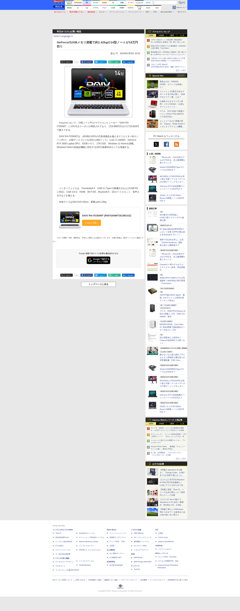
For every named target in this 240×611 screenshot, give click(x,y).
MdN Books (138, 557)
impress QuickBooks (166, 542)
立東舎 (112, 546)
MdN (133, 554)
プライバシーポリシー (129, 580)
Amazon (63, 123)
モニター (102, 12)
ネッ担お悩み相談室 (62, 554)
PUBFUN (158, 546)
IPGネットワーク (161, 553)
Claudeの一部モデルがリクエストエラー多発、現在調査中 (172, 267)
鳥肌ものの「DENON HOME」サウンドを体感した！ (171, 84)
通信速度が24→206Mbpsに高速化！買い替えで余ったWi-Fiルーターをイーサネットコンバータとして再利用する (168, 54)
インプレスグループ (157, 580)
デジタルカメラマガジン (64, 562)
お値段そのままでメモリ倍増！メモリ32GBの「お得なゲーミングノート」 (172, 104)
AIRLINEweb (139, 533)
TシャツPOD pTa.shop (167, 557)
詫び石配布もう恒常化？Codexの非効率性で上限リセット (172, 340)
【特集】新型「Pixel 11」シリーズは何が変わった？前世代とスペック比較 (172, 492)
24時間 (161, 35)
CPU (155, 12)
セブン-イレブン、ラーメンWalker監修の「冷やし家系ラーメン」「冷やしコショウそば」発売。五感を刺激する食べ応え (169, 436)
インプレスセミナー (86, 546)
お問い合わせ (80, 580)
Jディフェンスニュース (142, 537)
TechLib (137, 569)
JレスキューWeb (140, 546)
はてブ (102, 62)
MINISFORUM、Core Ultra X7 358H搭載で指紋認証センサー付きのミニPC (172, 327)
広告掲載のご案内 (95, 580)
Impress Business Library (88, 542)
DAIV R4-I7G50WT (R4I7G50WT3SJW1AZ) (106, 215)
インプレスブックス (86, 561)
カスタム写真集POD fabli (168, 561)
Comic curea (163, 537)
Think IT (58, 533)
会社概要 (143, 580)
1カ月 (182, 35)
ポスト (68, 62)
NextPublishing (85, 565)
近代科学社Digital (116, 565)
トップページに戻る (98, 284)
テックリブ (135, 566)
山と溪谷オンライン (117, 553)
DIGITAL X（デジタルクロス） (90, 550)
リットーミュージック (118, 533)
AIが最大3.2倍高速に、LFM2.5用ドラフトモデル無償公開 (172, 217)
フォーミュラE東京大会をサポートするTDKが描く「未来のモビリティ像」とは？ (172, 94)
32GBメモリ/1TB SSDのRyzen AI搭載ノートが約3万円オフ (172, 198)
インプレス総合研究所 (63, 542)
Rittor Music (111, 530)
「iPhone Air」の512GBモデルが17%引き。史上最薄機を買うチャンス (172, 160)
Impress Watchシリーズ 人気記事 (167, 420)
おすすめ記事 (158, 464)
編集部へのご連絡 (111, 580)
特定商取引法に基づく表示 (178, 580)
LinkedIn (130, 62)
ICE (156, 530)
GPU (147, 12)
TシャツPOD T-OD (117, 542)
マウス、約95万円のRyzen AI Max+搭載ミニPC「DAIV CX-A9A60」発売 (172, 314)
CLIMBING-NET (116, 557)
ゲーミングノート (135, 12)
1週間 (172, 35)
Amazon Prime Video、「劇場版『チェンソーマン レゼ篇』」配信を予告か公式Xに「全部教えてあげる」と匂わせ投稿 (168, 449)
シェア (88, 62)
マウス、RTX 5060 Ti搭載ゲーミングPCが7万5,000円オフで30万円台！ (172, 114)
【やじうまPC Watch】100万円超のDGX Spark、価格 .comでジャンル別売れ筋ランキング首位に (168, 66)
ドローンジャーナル (62, 550)
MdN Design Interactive (143, 562)
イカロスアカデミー (141, 550)
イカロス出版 (136, 530)
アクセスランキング (161, 32)
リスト (76, 62)
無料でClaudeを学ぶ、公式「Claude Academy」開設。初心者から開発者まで (172, 242)
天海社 (160, 533)
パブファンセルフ (165, 549)
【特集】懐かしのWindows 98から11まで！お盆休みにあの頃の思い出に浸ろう (172, 512)
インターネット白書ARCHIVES (67, 570)
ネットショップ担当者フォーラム (91, 537)
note (116, 62)
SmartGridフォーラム (87, 533)
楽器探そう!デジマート (118, 537)
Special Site (157, 76)
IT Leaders (59, 546)
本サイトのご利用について (62, 580)
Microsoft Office (166, 12)
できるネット (60, 566)
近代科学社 (111, 562)
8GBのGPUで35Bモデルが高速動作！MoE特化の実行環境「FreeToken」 (172, 280)
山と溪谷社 (111, 550)
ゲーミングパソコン (117, 12)
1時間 (151, 35)
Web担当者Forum (62, 537)
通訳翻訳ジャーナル (141, 542)
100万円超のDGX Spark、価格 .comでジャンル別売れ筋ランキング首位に (172, 298)
